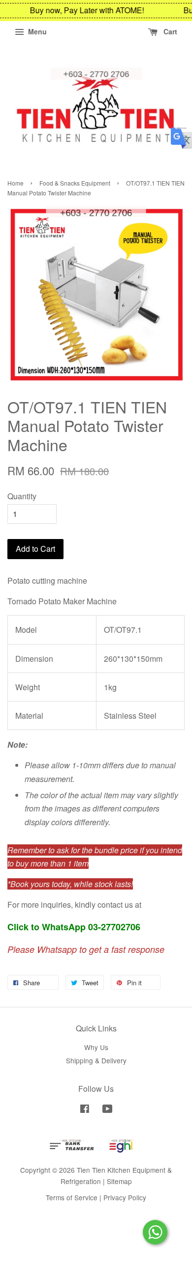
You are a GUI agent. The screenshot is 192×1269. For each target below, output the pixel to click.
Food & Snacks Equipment (74, 183)
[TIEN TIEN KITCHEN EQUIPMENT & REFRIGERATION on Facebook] (84, 1110)
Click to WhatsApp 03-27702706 (73, 926)
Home (15, 183)
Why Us (96, 1047)
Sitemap (119, 1181)
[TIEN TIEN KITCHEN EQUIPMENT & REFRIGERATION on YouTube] (107, 1110)
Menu (36, 31)
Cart (169, 31)
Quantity (21, 496)
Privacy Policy (124, 1197)
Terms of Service (71, 1197)
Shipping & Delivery (96, 1060)
